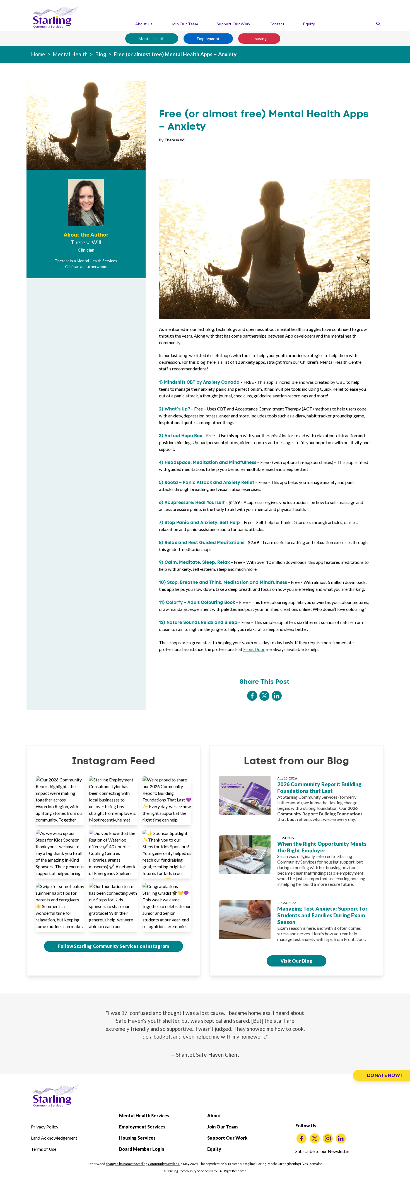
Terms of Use (43, 1149)
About (214, 1115)
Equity (309, 23)
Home (38, 54)
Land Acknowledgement (54, 1137)
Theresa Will (175, 139)
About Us (144, 23)
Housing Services (137, 1137)
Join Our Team (185, 23)
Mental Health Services (144, 1115)
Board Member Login (141, 1149)
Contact (276, 23)
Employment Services (142, 1126)
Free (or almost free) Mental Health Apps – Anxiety (175, 54)
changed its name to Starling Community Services (143, 1164)
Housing (259, 38)
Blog (100, 54)
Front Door (254, 649)
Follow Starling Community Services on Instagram (113, 946)
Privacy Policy (44, 1126)
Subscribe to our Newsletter (322, 1151)
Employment (208, 38)
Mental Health (152, 38)
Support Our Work (234, 23)
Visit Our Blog (297, 960)
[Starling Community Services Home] (56, 17)
